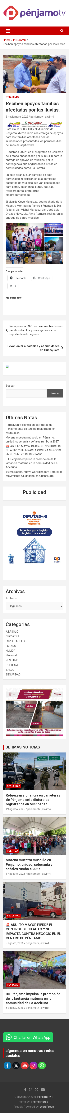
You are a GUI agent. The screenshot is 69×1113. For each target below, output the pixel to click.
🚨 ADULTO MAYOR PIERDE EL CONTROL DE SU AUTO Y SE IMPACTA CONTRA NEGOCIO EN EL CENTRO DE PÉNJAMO (34, 450)
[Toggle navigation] (8, 30)
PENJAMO (12, 97)
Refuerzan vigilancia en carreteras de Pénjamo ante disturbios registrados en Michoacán (30, 428)
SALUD (10, 669)
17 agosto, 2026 (15, 873)
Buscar (10, 385)
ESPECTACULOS (16, 641)
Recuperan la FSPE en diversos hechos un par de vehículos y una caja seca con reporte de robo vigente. (36, 330)
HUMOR (10, 650)
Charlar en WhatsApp (32, 1037)
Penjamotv (44, 1097)
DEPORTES (12, 636)
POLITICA (12, 665)
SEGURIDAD (13, 674)
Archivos (11, 598)
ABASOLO (12, 631)
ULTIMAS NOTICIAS (23, 747)
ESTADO (11, 646)
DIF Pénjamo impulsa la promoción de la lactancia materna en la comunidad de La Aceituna (32, 463)
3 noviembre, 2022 (17, 116)
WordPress (47, 1106)
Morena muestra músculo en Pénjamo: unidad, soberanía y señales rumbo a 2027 (29, 864)
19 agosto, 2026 (15, 809)
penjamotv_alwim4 (42, 116)
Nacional (11, 655)
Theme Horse (39, 1101)
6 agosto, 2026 (15, 1007)
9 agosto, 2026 (15, 943)
